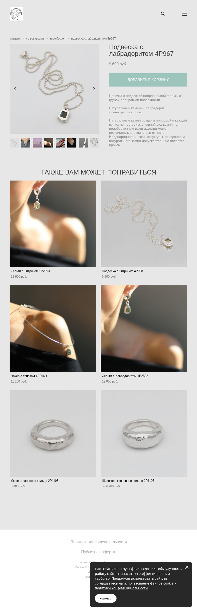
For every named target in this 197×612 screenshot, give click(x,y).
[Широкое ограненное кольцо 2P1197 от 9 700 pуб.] (144, 433)
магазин (15, 38)
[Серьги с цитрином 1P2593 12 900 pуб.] (53, 224)
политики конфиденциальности (121, 588)
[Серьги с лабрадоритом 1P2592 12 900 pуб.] (144, 328)
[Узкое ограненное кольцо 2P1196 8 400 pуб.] (53, 433)
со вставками (35, 38)
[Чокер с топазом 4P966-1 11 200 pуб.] (53, 328)
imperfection (57, 38)
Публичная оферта (98, 552)
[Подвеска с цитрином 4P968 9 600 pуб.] (144, 224)
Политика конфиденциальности (98, 542)
